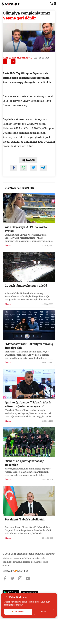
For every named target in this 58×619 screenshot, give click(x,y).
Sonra (43, 611)
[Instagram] (20, 578)
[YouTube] (27, 578)
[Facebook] (5, 578)
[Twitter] (12, 578)
